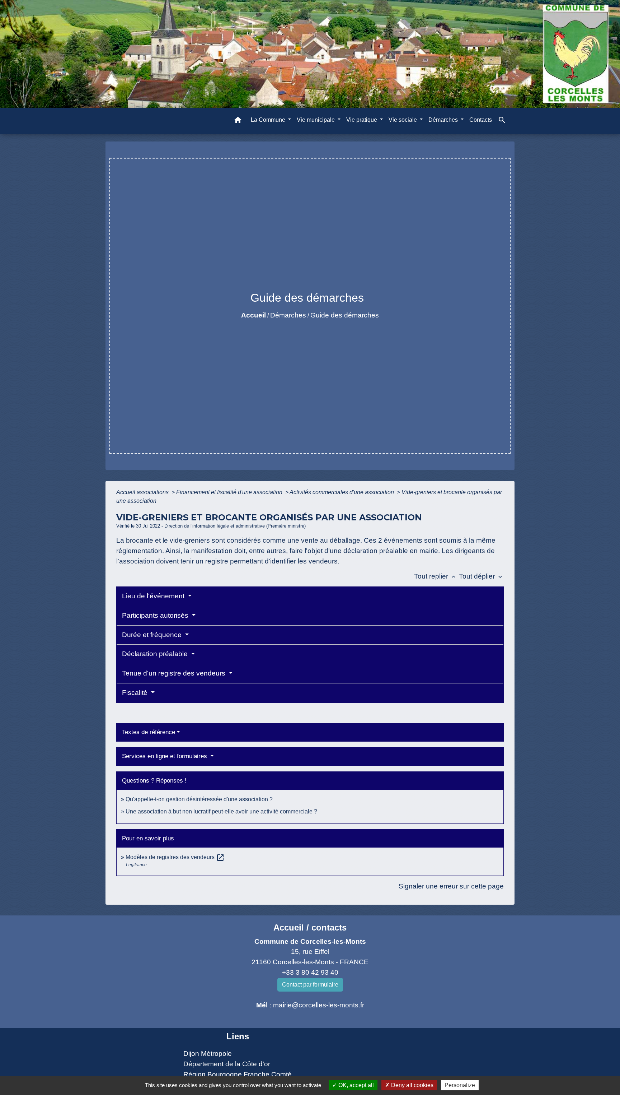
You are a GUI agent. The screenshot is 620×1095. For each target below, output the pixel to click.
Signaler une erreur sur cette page (451, 886)
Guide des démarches (344, 315)
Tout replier (435, 576)
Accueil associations (143, 492)
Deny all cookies (411, 1085)
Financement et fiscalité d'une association (230, 492)
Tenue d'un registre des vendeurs (174, 673)
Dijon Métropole (207, 1053)
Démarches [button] (443, 120)
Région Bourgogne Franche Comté (237, 1074)
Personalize (460, 1085)
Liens (237, 1036)
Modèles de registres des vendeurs (175, 857)
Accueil (253, 315)
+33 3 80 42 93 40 (310, 972)
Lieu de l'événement (154, 596)
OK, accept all (355, 1085)
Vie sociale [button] (403, 120)
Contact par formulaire (310, 985)
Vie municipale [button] (316, 120)
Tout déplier (481, 576)
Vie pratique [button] (362, 120)
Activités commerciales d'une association (342, 492)
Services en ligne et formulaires (165, 756)
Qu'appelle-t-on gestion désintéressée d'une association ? (199, 799)
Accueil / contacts (310, 927)
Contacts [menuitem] (480, 120)
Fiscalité (135, 692)
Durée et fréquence (152, 635)
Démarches (288, 315)
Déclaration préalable (155, 654)
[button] (238, 121)
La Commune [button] (269, 120)
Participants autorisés (156, 615)
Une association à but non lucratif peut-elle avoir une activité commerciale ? (221, 811)
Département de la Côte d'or (226, 1064)
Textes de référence (148, 732)
